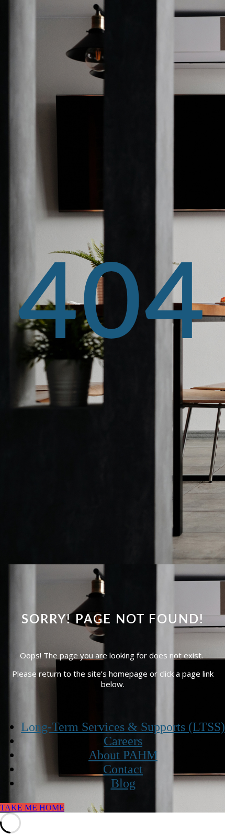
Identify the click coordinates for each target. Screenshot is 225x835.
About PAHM (123, 755)
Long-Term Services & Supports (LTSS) (123, 727)
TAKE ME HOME (32, 807)
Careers (123, 741)
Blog (123, 783)
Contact (123, 769)
